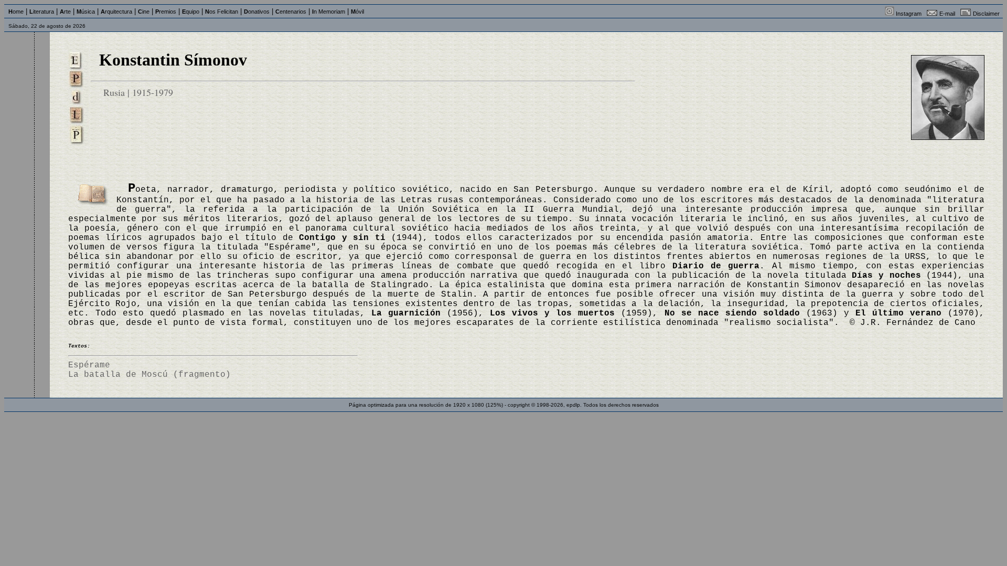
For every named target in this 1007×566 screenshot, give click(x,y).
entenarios (290, 11)
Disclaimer (986, 13)
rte (65, 11)
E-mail (947, 13)
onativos (257, 11)
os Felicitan (221, 11)
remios (165, 11)
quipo (190, 11)
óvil (357, 11)
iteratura (41, 11)
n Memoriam (328, 11)
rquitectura (116, 11)
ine (143, 11)
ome (16, 11)
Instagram (909, 13)
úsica (86, 11)
